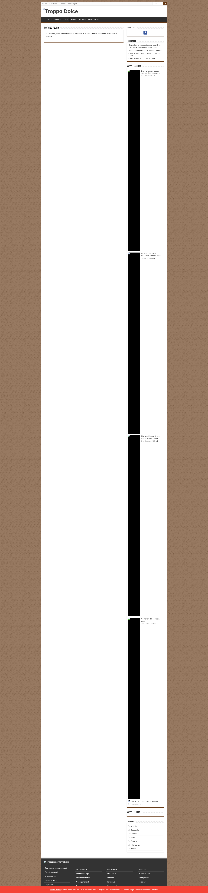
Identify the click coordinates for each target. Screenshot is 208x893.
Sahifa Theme (55, 890)
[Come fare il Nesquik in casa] (134, 708)
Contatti (62, 4)
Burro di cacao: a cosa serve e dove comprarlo (150, 72)
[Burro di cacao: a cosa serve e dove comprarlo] (134, 160)
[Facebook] (145, 33)
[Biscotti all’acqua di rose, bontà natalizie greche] (134, 525)
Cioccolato (48, 19)
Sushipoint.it (112, 886)
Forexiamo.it (112, 869)
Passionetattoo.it (51, 872)
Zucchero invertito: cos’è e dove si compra (145, 50)
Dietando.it (111, 874)
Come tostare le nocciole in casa (142, 58)
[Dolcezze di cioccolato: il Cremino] (129, 801)
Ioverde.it (111, 882)
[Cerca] (165, 3)
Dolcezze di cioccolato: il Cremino (144, 801)
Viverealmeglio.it (145, 874)
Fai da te (82, 19)
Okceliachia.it (81, 869)
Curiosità (57, 19)
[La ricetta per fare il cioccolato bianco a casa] (134, 343)
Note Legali (72, 4)
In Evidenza (135, 845)
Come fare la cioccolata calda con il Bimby (145, 45)
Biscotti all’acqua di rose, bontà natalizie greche (151, 437)
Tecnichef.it (143, 882)
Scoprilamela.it (51, 880)
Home (44, 4)
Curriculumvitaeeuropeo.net (56, 868)
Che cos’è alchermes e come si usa (143, 48)
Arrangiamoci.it (144, 878)
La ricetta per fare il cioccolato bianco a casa (151, 255)
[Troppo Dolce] (60, 11)
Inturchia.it (111, 878)
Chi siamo (53, 4)
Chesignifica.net (82, 882)
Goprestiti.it (49, 884)
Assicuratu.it (143, 869)
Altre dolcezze (93, 19)
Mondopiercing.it (82, 874)
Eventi (66, 19)
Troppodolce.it (50, 876)
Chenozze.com (82, 886)
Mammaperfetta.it (83, 878)
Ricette (73, 19)
